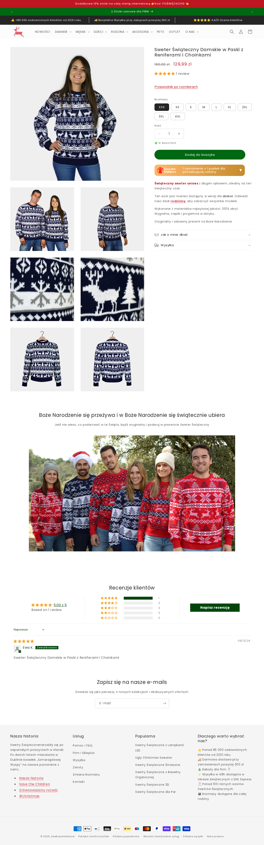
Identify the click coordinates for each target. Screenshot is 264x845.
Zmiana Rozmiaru (86, 774)
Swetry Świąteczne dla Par (155, 792)
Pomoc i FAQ (83, 746)
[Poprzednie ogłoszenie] (11, 12)
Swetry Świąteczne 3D (152, 785)
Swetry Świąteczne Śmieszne (157, 765)
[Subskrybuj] (164, 703)
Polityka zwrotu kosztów (93, 836)
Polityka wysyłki (193, 836)
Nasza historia (31, 778)
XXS (162, 107)
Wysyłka (79, 760)
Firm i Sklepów (83, 753)
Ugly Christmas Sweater (153, 758)
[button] (63, 31)
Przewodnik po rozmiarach (176, 86)
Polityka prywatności (126, 836)
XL (229, 107)
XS (177, 107)
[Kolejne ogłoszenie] (252, 12)
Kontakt (79, 782)
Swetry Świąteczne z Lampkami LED (159, 747)
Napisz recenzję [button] (215, 607)
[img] (24, 641)
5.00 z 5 (60, 605)
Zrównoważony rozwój (38, 790)
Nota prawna (215, 836)
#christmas (29, 796)
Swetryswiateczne (62, 836)
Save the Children (34, 784)
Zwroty (78, 767)
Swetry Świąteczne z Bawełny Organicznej (157, 774)
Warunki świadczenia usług (161, 836)
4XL (178, 116)
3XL (161, 116)
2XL (245, 107)
